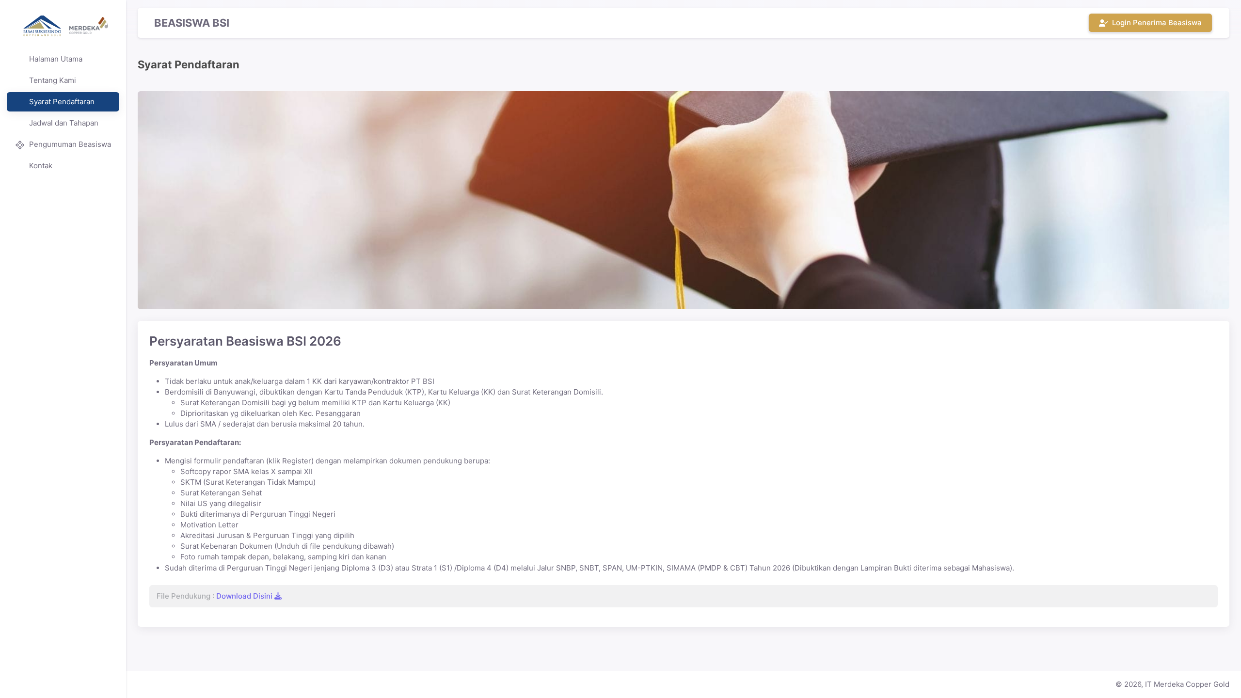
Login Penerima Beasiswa (1155, 22)
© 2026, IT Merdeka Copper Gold (1172, 684)
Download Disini (245, 596)
